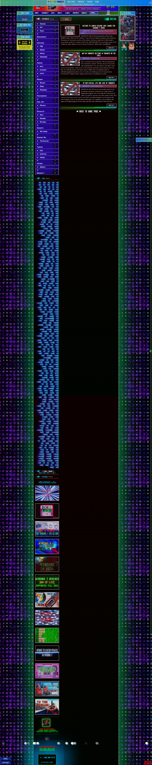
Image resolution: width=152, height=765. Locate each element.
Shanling (56, 395)
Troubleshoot (41, 436)
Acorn (45, 193)
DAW (52, 244)
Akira (51, 198)
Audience (56, 209)
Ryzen (40, 386)
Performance (49, 355)
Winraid (56, 460)
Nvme (44, 349)
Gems (51, 276)
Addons (46, 195)
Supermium (41, 412)
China (51, 228)
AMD (46, 202)
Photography (55, 357)
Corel (53, 237)
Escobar (48, 261)
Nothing (51, 346)
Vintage (106, 30)
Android (56, 202)
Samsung (52, 386)
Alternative (45, 200)
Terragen (43, 423)
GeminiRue (45, 276)
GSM (44, 285)
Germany (43, 279)
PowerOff (44, 366)
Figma (57, 265)
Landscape (45, 314)
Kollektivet (49, 311)
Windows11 (48, 454)
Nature (44, 340)
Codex (57, 233)
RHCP (48, 379)
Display (42, 248)
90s (44, 191)
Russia (57, 384)
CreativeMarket (44, 239)
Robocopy (45, 381)
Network (56, 340)
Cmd (46, 233)
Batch (48, 213)
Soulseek (39, 406)
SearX (46, 392)
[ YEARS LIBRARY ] (48, 471)
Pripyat (44, 368)
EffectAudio (50, 257)
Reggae (40, 375)
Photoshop (42, 360)
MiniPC (52, 333)
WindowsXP (49, 460)
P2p (57, 351)
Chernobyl (49, 226)
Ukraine (43, 441)
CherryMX (56, 226)
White (47, 452)
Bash (43, 213)
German (56, 276)
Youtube (56, 465)
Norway (45, 346)
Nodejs (56, 344)
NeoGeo (50, 340)
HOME (6, 759)
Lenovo (56, 314)
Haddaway (56, 287)
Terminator (55, 421)
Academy (56, 191)
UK (38, 441)
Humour (56, 294)
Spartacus (48, 408)
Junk (45, 309)
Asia (52, 206)
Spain (42, 408)
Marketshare (48, 325)
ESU (57, 261)
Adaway (56, 193)
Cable (49, 222)
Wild (57, 452)
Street (56, 410)
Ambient (40, 202)
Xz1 (51, 465)
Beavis (43, 215)
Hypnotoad (46, 296)
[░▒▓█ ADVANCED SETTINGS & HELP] (108, 13)
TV (53, 436)
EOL (52, 259)
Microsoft (56, 329)
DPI (51, 250)
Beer (48, 215)
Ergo (57, 259)
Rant (98, 58)
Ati (51, 209)
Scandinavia (50, 388)
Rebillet (56, 373)
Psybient (39, 371)
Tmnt (52, 425)
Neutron (39, 342)
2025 (40, 187)
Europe (47, 263)
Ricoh (57, 379)
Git (57, 279)
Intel (45, 303)
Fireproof (49, 270)
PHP (47, 360)
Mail (57, 320)
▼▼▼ (52, 19)
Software (95, 30)
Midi (50, 331)
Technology (100, 30)
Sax (57, 386)
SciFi (57, 388)
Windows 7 (84, 33)
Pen (57, 353)
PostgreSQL (56, 364)
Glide (47, 281)
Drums (52, 252)
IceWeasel (56, 298)
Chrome (56, 228)
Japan (44, 307)
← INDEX (66, 19)
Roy (42, 384)
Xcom (52, 463)
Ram (42, 373)
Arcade (39, 206)
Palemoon (46, 353)
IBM (57, 296)
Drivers (47, 252)
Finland (56, 268)
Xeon (57, 463)
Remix (46, 375)
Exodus (56, 263)
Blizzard (45, 217)
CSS (50, 239)
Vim (45, 447)
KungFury (56, 311)
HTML (57, 292)
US (57, 443)
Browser (56, 219)
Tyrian (47, 438)
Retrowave (42, 379)
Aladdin (56, 198)
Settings (50, 395)
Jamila (39, 307)
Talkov (43, 419)
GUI (53, 285)
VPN (46, 449)
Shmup (50, 399)
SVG (52, 412)
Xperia (47, 465)
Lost (57, 318)
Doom (57, 248)
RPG (46, 384)
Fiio (39, 268)
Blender (39, 217)
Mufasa (39, 340)
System (51, 416)
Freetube (39, 274)
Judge (40, 309)
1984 (48, 182)
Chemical (43, 226)
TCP (57, 419)
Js (57, 307)
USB (45, 445)
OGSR (52, 349)
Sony (53, 403)
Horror (41, 292)
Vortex (41, 449)
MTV (57, 338)
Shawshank (51, 397)
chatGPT (56, 224)
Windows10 (41, 454)
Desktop (51, 246)
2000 (39, 184)
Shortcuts (56, 399)
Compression (55, 235)
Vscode (51, 449)
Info (102, 86)
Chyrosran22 (41, 230)
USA (41, 445)
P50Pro (40, 353)
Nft (42, 344)
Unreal (47, 443)
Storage (50, 410)
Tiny (47, 425)
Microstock (44, 331)
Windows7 (56, 456)
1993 (53, 182)
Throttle (41, 425)
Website (41, 452)
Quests (51, 371)
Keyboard (42, 311)
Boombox (56, 217)
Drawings (41, 252)
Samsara (46, 386)
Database (46, 244)
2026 (45, 187)
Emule (48, 259)
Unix (42, 443)
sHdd (57, 397)
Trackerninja (39, 430)
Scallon (39, 388)
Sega (57, 392)
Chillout (45, 228)
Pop (46, 364)
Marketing (40, 325)
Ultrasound (50, 441)
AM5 (51, 200)
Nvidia (56, 346)
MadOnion (51, 320)
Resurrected (44, 377)
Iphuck (46, 305)
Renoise (56, 375)
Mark (50, 322)
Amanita (56, 200)
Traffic (41, 432)
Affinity (52, 195)
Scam (45, 388)
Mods (45, 335)
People (42, 355)
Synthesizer (55, 414)
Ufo (57, 438)
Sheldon (44, 399)
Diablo (56, 246)
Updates (94, 58)
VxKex (57, 449)
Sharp (45, 397)
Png (52, 362)
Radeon (56, 371)
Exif (51, 263)
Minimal (46, 333)
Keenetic (50, 309)
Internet (111, 30)
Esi (53, 261)
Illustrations (55, 300)
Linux (41, 318)
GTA (49, 285)
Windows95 (48, 458)
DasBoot (40, 244)
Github (42, 281)
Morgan (56, 335)
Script (40, 390)
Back (52, 211)
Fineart (50, 268)
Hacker (44, 287)
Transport (45, 434)
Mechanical (55, 325)
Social (56, 401)
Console (47, 237)
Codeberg (51, 233)
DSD (57, 252)
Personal (56, 355)
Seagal (56, 390)
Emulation (42, 259)
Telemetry (41, 421)
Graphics (51, 283)
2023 (53, 184)
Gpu (39, 283)
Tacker (56, 416)
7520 (49, 189)
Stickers (44, 410)
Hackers (49, 287)
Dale (45, 241)
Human (51, 294)
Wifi (52, 452)
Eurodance (41, 263)
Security (51, 392)
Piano (52, 360)
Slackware (50, 401)
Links (57, 316)
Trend (51, 434)
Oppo (57, 349)
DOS (41, 250)
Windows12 (56, 454)
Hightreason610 (55, 290)
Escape (43, 261)
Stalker (38, 410)
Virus (57, 447)
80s (40, 191)
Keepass (56, 309)
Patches (52, 353)
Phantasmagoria (47, 357)
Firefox (43, 270)
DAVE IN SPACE (71, 1)
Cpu (57, 237)
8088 (57, 189)
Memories (45, 327)
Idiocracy (43, 300)
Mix (57, 333)
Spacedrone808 (55, 406)
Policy (41, 364)
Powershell (50, 366)
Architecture (46, 206)
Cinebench (48, 230)
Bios (52, 215)
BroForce (50, 219)
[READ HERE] (24, 19)
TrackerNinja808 (48, 430)
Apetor (51, 204)
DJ (52, 248)
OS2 (44, 351)
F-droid (41, 265)
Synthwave (44, 416)
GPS (57, 281)
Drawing (56, 250)
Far (52, 265)
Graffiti (44, 283)
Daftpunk (40, 241)
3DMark (39, 189)
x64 (47, 463)
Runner (51, 384)
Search (41, 392)
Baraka (56, 211)
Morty (42, 338)
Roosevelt (56, 381)
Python (45, 371)
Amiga (51, 202)
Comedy (42, 235)
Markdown (56, 322)
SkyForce (44, 401)
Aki (46, 198)
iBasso (52, 296)
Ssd (57, 408)
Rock (50, 381)
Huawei (40, 294)
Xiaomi (41, 465)
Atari (41, 209)
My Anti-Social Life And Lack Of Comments (99, 83)
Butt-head (43, 222)
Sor (57, 403)
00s (39, 182)
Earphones (43, 257)
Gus (57, 285)
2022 (48, 184)
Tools (41, 427)
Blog (51, 217)
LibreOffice (40, 316)
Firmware (56, 270)
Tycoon (41, 438)
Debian (56, 244)
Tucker (48, 436)
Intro (57, 303)
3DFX (57, 187)
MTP (52, 338)
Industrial (39, 303)
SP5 (44, 406)
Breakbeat (44, 219)
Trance (47, 432)
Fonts (46, 272)
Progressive (56, 368)
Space (49, 406)
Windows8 (41, 458)
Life (46, 316)
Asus (57, 206)
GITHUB (97, 1)
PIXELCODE (89, 1)
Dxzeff (52, 254)
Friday (52, 274)
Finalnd (44, 268)
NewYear (52, 342)
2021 (44, 184)
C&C (47, 224)
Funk (57, 274)
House (46, 292)
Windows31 (48, 456)
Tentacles (48, 421)
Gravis (56, 283)
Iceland (49, 298)
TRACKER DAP (81, 1)
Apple (57, 204)
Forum (57, 272)
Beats (57, 213)
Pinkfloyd (40, 362)
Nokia (39, 346)
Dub (43, 254)
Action (50, 193)
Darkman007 (55, 241)
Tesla (49, 423)
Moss (48, 338)
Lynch (40, 320)
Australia (46, 211)
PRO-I (50, 368)
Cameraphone (55, 222)
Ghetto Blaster (51, 279)
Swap (57, 412)
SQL (53, 408)
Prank (57, 366)
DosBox (46, 250)
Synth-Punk (48, 414)
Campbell (41, 224)
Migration (56, 331)
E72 (57, 254)
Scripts (45, 390)
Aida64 (42, 198)
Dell (39, 246)
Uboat (53, 438)
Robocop (38, 381)
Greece (39, 285)
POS (50, 364)
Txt (57, 436)
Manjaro (44, 322)
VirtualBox (51, 447)
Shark (40, 397)
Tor (51, 427)
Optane (39, 351)
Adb (42, 195)
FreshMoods (46, 274)
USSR (50, 445)
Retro (57, 377)
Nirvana (47, 344)
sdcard (51, 390)
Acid (40, 193)
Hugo (46, 294)
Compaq (48, 235)
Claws (40, 233)
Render (51, 375)
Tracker (56, 427)
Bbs (52, 213)
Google (52, 281)
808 (53, 189)
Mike (41, 333)
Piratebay (47, 362)
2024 (57, 184)
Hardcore (47, 290)
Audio (40, 211)
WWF (39, 463)
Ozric (53, 351)
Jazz (49, 307)
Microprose (49, 329)
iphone (41, 305)
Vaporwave (56, 445)
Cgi (51, 224)
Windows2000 (41, 456)
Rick (52, 379)
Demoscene (45, 246)
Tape (49, 419)
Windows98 (55, 458)
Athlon (46, 209)
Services (43, 395)
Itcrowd (56, 305)
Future (39, 276)
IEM (49, 300)
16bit (44, 182)
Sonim (48, 403)
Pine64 (57, 360)
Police (57, 362)
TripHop (56, 434)
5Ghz (44, 189)
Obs (48, 349)
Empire (56, 257)
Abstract (50, 191)
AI (57, 195)
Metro (56, 327)
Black (57, 215)
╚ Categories (42, 19)
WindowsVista (41, 460)
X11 (43, 463)
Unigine (56, 441)
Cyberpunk (56, 239)
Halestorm (41, 290)
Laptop (51, 314)
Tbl (53, 419)
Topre (47, 427)
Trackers (56, 430)
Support (47, 412)
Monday (50, 335)
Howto (51, 292)
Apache (46, 204)
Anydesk (40, 204)
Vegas (40, 447)
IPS (51, 305)
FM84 (41, 272)
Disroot (47, 248)
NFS (57, 342)
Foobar (51, 272)
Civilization (55, 230)
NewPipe (46, 342)
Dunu (48, 254)
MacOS (45, 320)
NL (52, 344)
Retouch (51, 377)
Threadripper (55, 423)
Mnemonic (39, 335)
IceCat (44, 298)
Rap (51, 373)
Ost (48, 351)
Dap (50, 241)
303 (49, 187)
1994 (57, 182)
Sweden (41, 414)
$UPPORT (5, 763)
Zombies (51, 467)
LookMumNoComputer (49, 318)
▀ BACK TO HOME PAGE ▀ (89, 111)
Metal (51, 327)
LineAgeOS (51, 316)
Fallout (47, 265)
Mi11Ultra (42, 329)
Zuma (57, 467)
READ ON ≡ (112, 48)
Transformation (55, 432)
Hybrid (40, 296)
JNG (53, 307)
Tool (57, 425)
